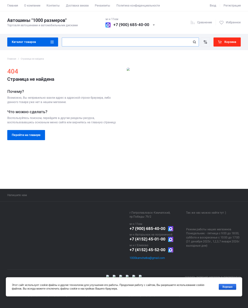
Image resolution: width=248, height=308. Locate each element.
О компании (32, 5)
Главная (12, 5)
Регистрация (232, 5)
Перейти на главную (26, 135)
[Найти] (194, 42)
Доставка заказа (77, 5)
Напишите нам (17, 195)
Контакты (53, 5)
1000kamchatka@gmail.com (147, 258)
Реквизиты (102, 5)
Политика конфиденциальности (138, 5)
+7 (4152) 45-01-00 (147, 239)
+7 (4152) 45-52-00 (147, 250)
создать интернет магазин (202, 277)
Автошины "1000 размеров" (37, 20)
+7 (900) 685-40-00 (131, 24)
